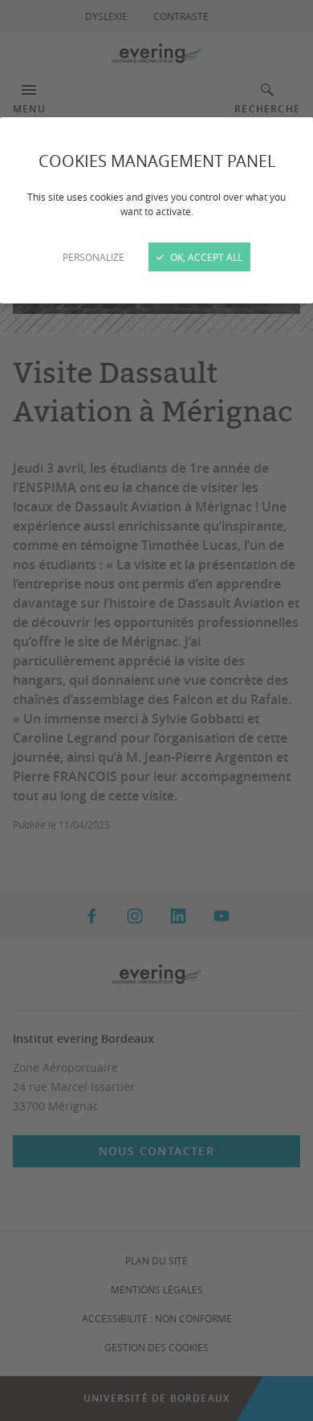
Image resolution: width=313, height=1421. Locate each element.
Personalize (93, 256)
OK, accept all (205, 256)
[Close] (156, 710)
